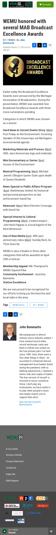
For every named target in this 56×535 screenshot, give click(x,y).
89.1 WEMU (38, 305)
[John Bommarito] (9, 332)
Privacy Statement (15, 461)
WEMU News (19, 305)
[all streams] (52, 531)
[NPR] (26, 498)
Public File (10, 474)
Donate (46, 4)
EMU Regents (12, 481)
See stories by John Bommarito (30, 403)
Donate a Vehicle (14, 455)
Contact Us (11, 468)
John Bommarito (14, 41)
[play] (4, 531)
